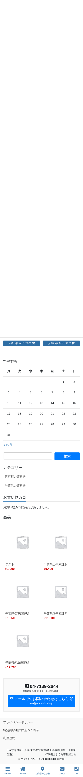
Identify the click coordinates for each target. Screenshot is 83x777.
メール (62, 773)
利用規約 (9, 738)
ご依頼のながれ (42, 773)
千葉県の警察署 (15, 485)
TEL (76, 773)
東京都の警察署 (15, 476)
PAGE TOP (76, 758)
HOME (23, 773)
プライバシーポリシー (18, 722)
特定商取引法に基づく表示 (21, 730)
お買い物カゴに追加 (19, 343)
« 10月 (7, 444)
